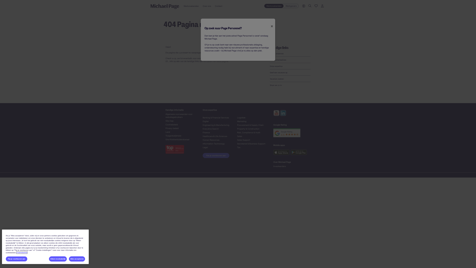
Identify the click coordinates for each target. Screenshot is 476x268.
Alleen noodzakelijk (57, 259)
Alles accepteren (77, 259)
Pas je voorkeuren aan (16, 259)
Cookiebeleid (21, 253)
